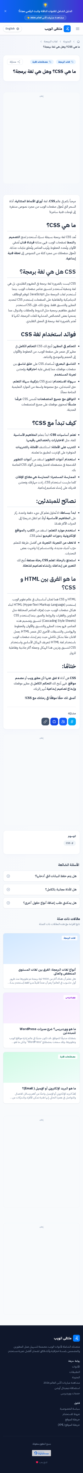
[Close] (5, 11)
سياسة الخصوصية (70, 1409)
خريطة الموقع (72, 1419)
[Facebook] (63, 721)
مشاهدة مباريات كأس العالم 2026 (61, 1383)
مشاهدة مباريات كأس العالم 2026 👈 (45, 17)
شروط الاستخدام (71, 1414)
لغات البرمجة (51, 41)
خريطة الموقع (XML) (69, 1425)
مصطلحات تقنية (40, 62)
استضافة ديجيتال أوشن (67, 1388)
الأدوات (76, 1367)
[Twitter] (72, 721)
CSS (68, 843)
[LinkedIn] (54, 721)
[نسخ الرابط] (45, 721)
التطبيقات (74, 1372)
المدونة (67, 41)
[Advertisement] (41, 140)
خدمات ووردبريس (70, 1393)
